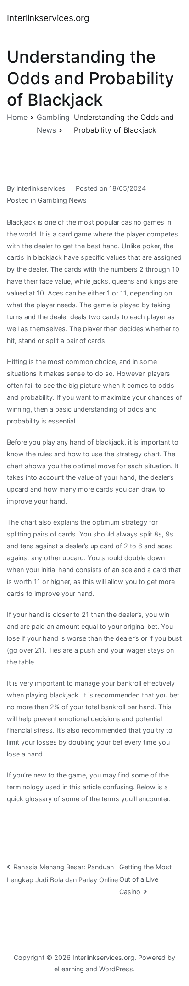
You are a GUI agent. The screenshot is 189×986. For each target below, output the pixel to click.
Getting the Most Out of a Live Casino (145, 879)
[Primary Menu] (172, 18)
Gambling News (62, 200)
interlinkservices (41, 188)
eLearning (69, 969)
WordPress (116, 969)
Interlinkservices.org (48, 18)
